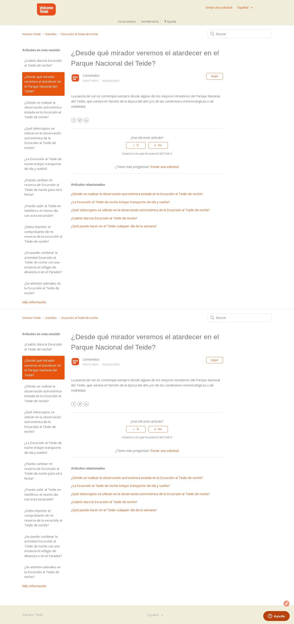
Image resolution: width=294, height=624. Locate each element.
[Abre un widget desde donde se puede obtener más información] (276, 616)
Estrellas (51, 34)
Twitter (80, 120)
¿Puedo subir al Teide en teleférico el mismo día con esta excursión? (42, 211)
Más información (34, 302)
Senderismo (150, 21)
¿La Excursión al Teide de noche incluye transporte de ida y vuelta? (43, 164)
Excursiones (127, 21)
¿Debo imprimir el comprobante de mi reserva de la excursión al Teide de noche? (43, 234)
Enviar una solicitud (219, 7)
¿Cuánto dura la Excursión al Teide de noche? (43, 63)
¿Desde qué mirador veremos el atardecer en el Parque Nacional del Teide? (42, 83)
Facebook (73, 120)
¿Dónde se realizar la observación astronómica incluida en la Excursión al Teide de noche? (43, 109)
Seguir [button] (214, 76)
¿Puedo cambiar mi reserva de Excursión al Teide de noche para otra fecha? (43, 187)
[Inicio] (46, 14)
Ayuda (171, 21)
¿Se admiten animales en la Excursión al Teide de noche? (42, 288)
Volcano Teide (31, 34)
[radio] (135, 145)
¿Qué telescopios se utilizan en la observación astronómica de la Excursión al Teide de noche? (42, 138)
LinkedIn (86, 120)
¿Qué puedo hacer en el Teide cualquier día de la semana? (114, 226)
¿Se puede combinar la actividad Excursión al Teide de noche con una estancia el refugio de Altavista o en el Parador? (43, 262)
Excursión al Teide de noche (79, 34)
